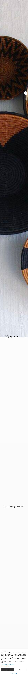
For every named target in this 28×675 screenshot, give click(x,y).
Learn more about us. (5, 666)
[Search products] (26, 93)
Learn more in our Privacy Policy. (8, 664)
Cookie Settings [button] (14, 673)
